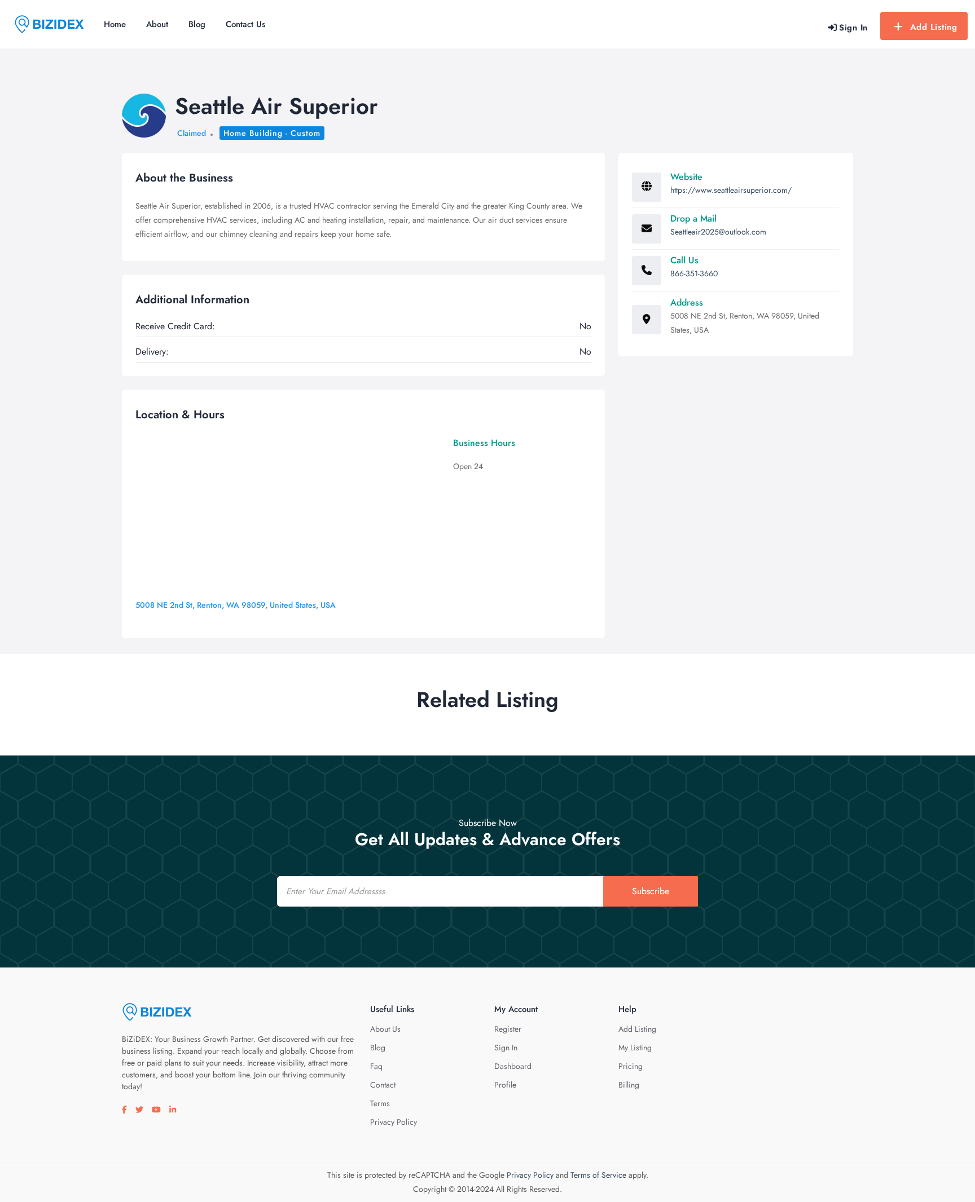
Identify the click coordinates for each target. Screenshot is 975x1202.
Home (115, 24)
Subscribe (650, 891)
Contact (383, 1084)
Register (507, 1029)
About (157, 24)
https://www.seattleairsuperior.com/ (731, 190)
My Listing (635, 1047)
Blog (196, 24)
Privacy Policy (393, 1122)
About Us (385, 1029)
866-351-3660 (694, 273)
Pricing (630, 1066)
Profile (505, 1084)
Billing (628, 1084)
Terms (380, 1103)
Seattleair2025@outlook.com (718, 231)
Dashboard (513, 1066)
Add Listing (934, 27)
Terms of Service (598, 1175)
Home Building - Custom (271, 133)
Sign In (505, 1047)
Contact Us (245, 24)
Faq (376, 1066)
